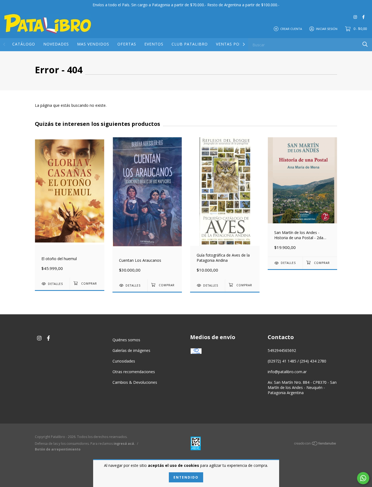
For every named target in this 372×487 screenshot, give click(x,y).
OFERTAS (126, 44)
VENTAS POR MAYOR (237, 44)
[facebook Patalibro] (363, 17)
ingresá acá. (124, 443)
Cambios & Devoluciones (134, 382)
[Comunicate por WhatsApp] (363, 478)
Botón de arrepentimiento (58, 449)
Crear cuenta (291, 28)
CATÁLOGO (23, 44)
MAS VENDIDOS (93, 44)
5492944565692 (282, 350)
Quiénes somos (126, 339)
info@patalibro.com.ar (287, 371)
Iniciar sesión (326, 28)
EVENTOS (153, 44)
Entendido (186, 477)
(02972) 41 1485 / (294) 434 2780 (297, 361)
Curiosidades (123, 361)
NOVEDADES (56, 44)
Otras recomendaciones (133, 371)
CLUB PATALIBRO (190, 44)
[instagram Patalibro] (355, 17)
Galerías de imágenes (131, 350)
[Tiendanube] (315, 444)
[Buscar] (365, 44)
